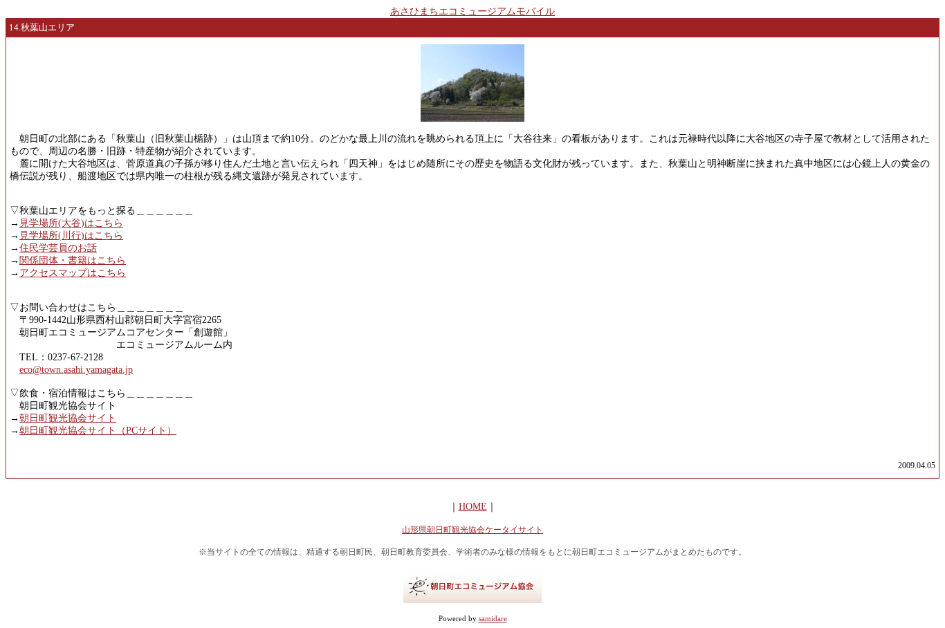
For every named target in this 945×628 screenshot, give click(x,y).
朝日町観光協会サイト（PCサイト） (97, 430)
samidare (493, 618)
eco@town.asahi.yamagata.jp (76, 369)
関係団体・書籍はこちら (72, 260)
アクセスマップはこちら (72, 273)
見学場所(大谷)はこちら (71, 223)
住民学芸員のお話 (58, 248)
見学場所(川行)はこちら (71, 235)
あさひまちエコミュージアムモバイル (472, 11)
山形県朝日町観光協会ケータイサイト (472, 530)
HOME (473, 506)
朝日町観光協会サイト (67, 418)
